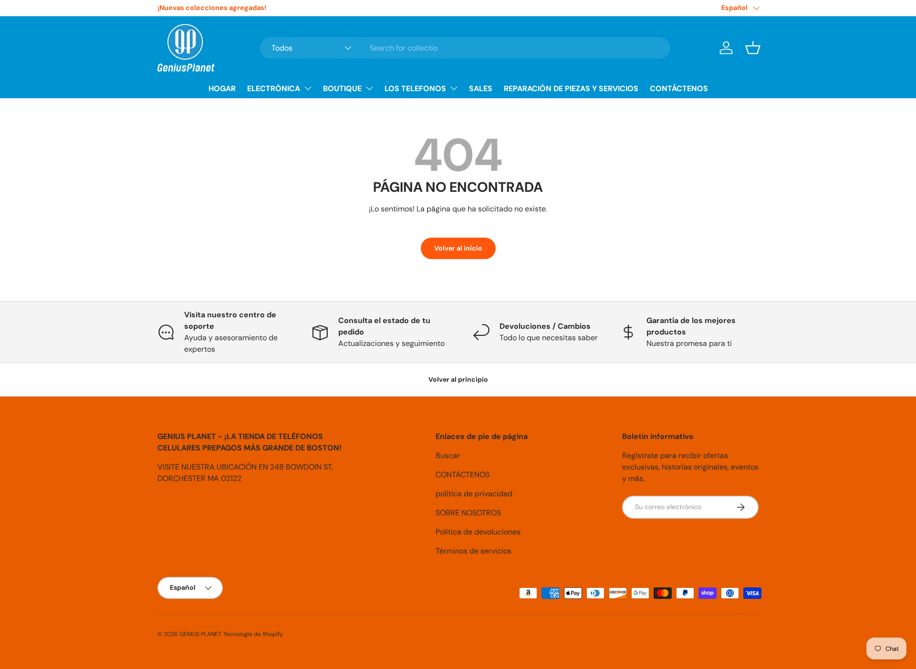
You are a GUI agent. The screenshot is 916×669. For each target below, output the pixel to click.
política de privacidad (474, 494)
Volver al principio (458, 379)
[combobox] (465, 48)
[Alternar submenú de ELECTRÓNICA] (307, 88)
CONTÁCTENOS (679, 89)
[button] (752, 47)
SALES (480, 89)
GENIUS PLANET (200, 634)
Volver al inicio (458, 248)
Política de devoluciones (478, 532)
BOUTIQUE (342, 89)
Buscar (448, 455)
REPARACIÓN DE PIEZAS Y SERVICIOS (571, 89)
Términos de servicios (473, 551)
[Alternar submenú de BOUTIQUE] (369, 88)
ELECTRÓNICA (273, 89)
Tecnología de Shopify (253, 634)
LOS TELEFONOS (415, 89)
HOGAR (222, 89)
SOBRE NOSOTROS (468, 513)
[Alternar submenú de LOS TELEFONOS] (453, 88)
